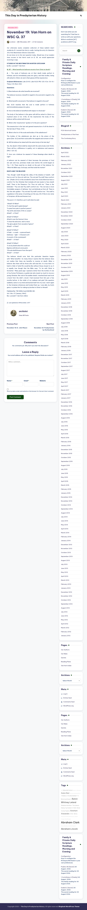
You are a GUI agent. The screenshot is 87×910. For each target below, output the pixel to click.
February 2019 (66, 299)
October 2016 (66, 410)
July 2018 (64, 327)
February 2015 (66, 489)
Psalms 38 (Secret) (67, 89)
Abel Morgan (68, 819)
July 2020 (64, 232)
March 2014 (65, 533)
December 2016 (66, 402)
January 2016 (65, 445)
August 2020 (65, 228)
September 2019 (67, 271)
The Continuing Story (68, 138)
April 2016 (64, 434)
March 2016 (65, 438)
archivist (23, 311)
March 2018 (65, 343)
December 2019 (66, 259)
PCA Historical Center (68, 130)
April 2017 (64, 386)
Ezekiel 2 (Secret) (67, 110)
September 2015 (67, 461)
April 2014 (64, 529)
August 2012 (65, 608)
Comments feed (68, 702)
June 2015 (64, 473)
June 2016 (64, 426)
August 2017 (65, 370)
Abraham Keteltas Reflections (67, 816)
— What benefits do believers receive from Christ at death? (28, 69)
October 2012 (66, 600)
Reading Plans (66, 662)
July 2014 (64, 517)
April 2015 (64, 481)
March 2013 (65, 580)
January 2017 (65, 398)
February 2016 (66, 442)
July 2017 (64, 374)
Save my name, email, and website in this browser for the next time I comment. (30, 391)
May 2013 (64, 572)
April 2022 (64, 152)
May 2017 (64, 382)
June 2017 (64, 378)
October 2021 (66, 172)
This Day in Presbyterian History (26, 15)
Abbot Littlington (77, 790)
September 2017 (67, 366)
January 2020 (66, 255)
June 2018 (64, 331)
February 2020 (66, 251)
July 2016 (64, 422)
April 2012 (64, 624)
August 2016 (65, 418)
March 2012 (65, 628)
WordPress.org (68, 706)
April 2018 (64, 339)
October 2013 (66, 552)
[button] (24, 315)
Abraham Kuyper (72, 826)
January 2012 (65, 636)
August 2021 (65, 180)
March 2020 (65, 247)
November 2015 (66, 453)
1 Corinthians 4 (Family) (69, 99)
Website (43, 381)
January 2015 (65, 493)
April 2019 (64, 291)
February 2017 (66, 394)
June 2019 (64, 283)
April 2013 (64, 576)
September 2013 (67, 556)
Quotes (63, 658)
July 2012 (64, 612)
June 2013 (64, 568)
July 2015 (64, 469)
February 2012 (66, 632)
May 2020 (64, 240)
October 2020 (66, 220)
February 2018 (66, 347)
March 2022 (65, 156)
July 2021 (64, 184)
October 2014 (66, 505)
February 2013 (66, 584)
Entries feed (67, 698)
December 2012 (66, 592)
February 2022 (66, 160)
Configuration (66, 78)
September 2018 (67, 319)
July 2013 (64, 564)
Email (26, 381)
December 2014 (66, 497)
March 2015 (65, 485)
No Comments (39, 42)
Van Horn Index (66, 666)
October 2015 (66, 457)
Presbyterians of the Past (70, 134)
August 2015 (65, 465)
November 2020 (67, 216)
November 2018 (66, 311)
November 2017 (12, 27)
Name (9, 381)
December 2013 (66, 545)
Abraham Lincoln (69, 829)
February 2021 (66, 204)
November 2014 (66, 501)
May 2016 (64, 430)
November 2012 (66, 596)
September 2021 (67, 176)
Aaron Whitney (64, 826)
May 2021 (64, 192)
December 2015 (66, 449)
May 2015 (64, 477)
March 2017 (65, 390)
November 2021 (66, 168)
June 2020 (64, 236)
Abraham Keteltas (66, 805)
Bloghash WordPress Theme (69, 906)
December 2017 (66, 354)
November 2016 (66, 406)
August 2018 (65, 323)
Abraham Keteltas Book (75, 793)
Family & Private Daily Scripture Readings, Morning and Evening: (68, 66)
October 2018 (66, 315)
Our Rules (64, 654)
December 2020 (66, 212)
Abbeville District (68, 790)
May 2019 (64, 287)
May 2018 (64, 335)
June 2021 (64, 188)
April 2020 (65, 244)
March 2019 (65, 295)
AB (61, 790)
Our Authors (65, 650)
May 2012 (64, 620)
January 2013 (65, 588)
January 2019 (65, 303)
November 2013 (66, 548)
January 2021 (65, 208)
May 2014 (64, 525)
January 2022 (66, 164)
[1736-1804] (73, 814)
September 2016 (67, 414)
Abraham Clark (70, 822)
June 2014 (64, 521)
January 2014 (66, 541)
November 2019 (66, 263)
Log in (65, 694)
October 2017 (66, 362)
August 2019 (65, 275)
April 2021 (64, 196)
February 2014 (66, 537)
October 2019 (66, 267)
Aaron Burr (65, 793)
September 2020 (67, 224)
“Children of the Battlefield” (69, 796)
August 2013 (65, 560)
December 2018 (66, 307)
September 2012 (67, 604)
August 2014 (65, 513)
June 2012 (64, 616)
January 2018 (65, 350)
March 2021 (65, 200)
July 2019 (64, 279)
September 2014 (67, 509)
